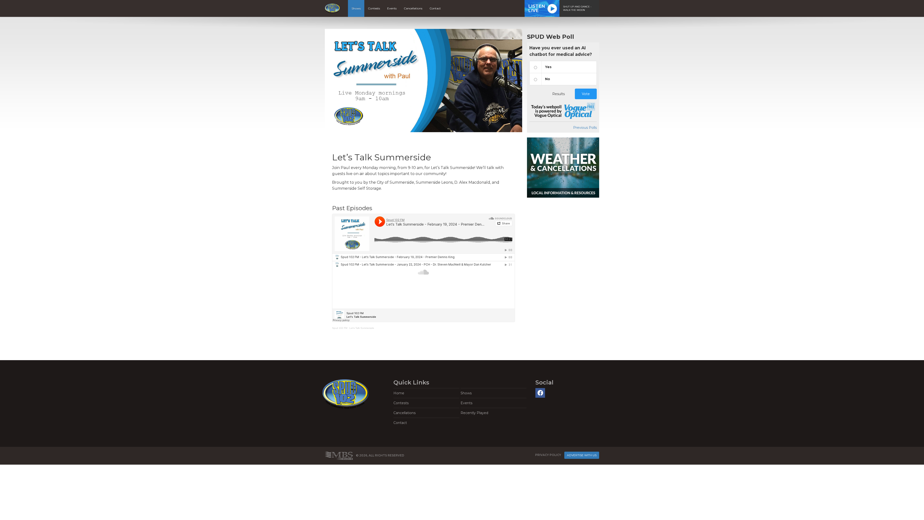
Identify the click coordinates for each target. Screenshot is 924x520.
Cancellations (413, 8)
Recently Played (474, 413)
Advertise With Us (582, 455)
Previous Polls (585, 127)
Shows (356, 8)
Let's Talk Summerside (361, 328)
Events (392, 8)
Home (398, 393)
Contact (435, 8)
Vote (586, 94)
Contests (374, 8)
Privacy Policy (548, 455)
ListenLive (536, 8)
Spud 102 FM (339, 328)
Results (558, 94)
